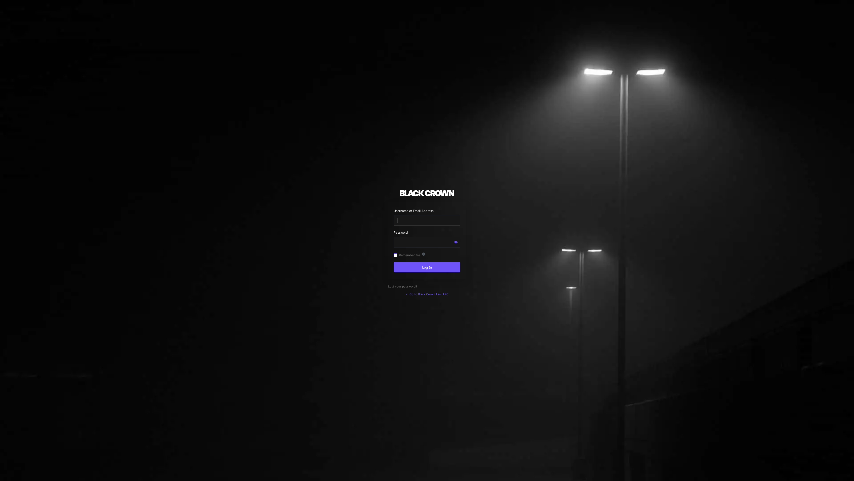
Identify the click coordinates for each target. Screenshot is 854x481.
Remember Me (409, 255)
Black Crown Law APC (427, 193)
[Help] (423, 254)
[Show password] (455, 242)
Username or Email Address (413, 211)
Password (401, 232)
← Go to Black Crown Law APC (427, 294)
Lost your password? (402, 286)
